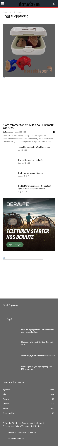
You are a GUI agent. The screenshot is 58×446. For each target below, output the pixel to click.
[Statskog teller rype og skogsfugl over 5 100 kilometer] (10, 368)
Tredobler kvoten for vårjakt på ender (34, 147)
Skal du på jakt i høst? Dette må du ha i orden (37, 343)
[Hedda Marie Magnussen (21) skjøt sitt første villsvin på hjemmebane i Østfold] (7, 188)
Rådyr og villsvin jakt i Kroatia (30, 173)
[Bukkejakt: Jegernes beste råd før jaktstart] (10, 355)
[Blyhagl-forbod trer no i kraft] (9, 163)
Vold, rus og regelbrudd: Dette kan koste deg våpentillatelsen (37, 330)
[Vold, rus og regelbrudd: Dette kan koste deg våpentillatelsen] (10, 330)
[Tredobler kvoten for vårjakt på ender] (9, 150)
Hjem (5, 12)
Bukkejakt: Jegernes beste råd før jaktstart (38, 355)
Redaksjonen (8, 132)
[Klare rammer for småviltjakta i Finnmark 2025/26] (29, 102)
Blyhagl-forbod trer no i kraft (30, 160)
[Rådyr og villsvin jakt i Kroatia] (8, 175)
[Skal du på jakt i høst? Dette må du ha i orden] (10, 343)
